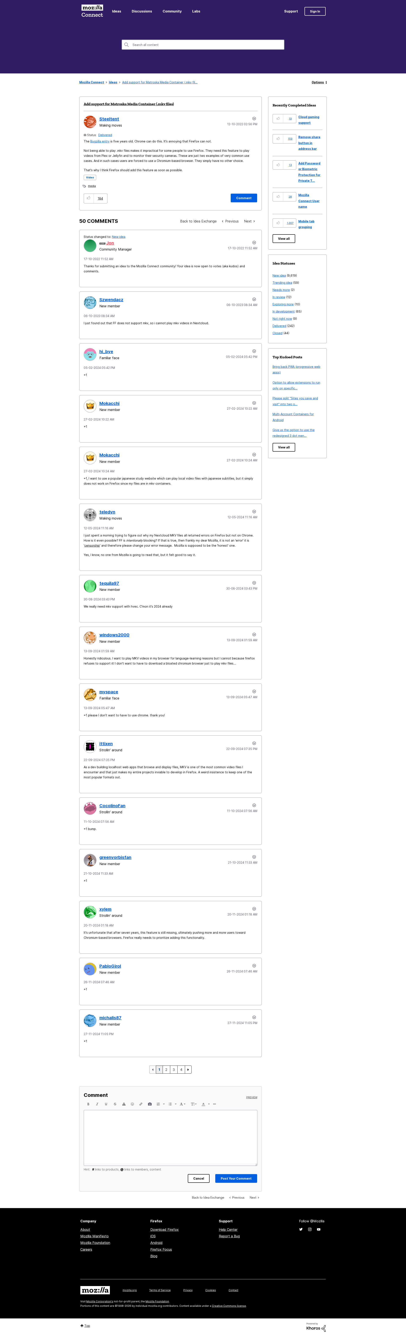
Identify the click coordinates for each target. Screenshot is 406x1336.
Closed (278, 333)
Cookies (210, 1290)
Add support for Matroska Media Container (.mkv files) (129, 104)
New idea (118, 237)
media (92, 186)
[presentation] (88, 1104)
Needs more (281, 290)
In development (284, 311)
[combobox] (203, 45)
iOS (153, 1236)
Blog (153, 1256)
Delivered (105, 135)
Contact (233, 1290)
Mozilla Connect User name (309, 200)
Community (172, 11)
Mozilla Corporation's (99, 1301)
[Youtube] (319, 1229)
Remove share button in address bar (309, 142)
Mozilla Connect (92, 11)
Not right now (282, 318)
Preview (251, 1097)
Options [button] (318, 82)
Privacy (188, 1290)
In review (279, 297)
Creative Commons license (229, 1305)
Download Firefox (164, 1229)
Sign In (315, 11)
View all (284, 238)
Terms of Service (160, 1290)
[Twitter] (301, 1229)
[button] (89, 198)
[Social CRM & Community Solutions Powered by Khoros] (316, 1327)
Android (156, 1243)
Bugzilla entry (100, 141)
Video (90, 177)
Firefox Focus (161, 1249)
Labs (196, 11)
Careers (86, 1249)
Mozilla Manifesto (94, 1236)
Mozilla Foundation (95, 1243)
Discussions (142, 11)
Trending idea (282, 282)
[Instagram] (310, 1229)
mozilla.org (130, 1290)
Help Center (228, 1229)
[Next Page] (188, 1070)
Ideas (116, 11)
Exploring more (283, 304)
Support (291, 11)
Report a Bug (229, 1236)
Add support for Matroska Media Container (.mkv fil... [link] (160, 82)
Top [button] (87, 1326)
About (85, 1229)
